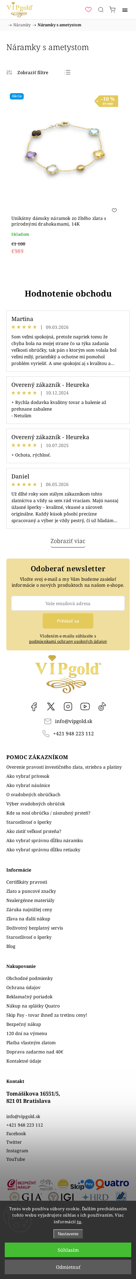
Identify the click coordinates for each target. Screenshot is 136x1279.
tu (79, 1222)
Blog (10, 946)
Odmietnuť (68, 1267)
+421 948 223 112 (73, 733)
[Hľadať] (101, 9)
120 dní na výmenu (26, 1033)
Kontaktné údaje (23, 1061)
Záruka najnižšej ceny (29, 909)
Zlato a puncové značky (31, 891)
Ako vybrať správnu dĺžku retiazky (43, 850)
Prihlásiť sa (68, 621)
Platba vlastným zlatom (31, 1042)
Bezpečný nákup (23, 1024)
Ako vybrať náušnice (28, 785)
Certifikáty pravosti (26, 882)
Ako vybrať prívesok (27, 776)
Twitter (14, 1142)
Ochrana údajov (23, 987)
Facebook (34, 706)
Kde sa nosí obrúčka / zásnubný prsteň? (48, 813)
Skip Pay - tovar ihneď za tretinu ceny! (46, 1015)
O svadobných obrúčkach (33, 794)
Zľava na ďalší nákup (28, 919)
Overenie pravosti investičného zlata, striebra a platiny (64, 767)
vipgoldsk (51, 706)
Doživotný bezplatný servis (34, 928)
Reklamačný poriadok (29, 997)
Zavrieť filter (27, 72)
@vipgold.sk (102, 706)
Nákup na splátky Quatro (33, 1006)
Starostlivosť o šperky (29, 822)
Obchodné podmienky (29, 978)
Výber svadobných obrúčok (35, 804)
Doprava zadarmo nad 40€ (34, 1052)
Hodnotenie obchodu (68, 293)
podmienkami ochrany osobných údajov (68, 641)
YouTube (85, 706)
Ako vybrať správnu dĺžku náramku (44, 840)
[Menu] (125, 9)
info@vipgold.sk (73, 721)
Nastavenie (68, 1233)
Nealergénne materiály (30, 900)
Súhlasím (68, 1250)
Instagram (68, 706)
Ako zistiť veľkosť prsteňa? (33, 831)
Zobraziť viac (68, 541)
